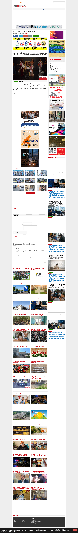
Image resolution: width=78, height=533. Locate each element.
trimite (25, 234)
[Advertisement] (39, 18)
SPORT (35, 9)
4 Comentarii (26, 33)
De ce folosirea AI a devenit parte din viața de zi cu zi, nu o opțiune (55, 256)
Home (15, 9)
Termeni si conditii (33, 520)
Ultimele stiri (19, 9)
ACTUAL (31, 9)
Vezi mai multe (62, 515)
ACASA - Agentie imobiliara (17, 525)
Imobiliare (54, 9)
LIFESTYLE (50, 9)
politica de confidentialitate (44, 529)
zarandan (17, 248)
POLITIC (27, 9)
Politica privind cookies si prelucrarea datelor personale (36, 522)
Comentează (16, 81)
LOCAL (23, 9)
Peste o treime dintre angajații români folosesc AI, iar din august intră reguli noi (56, 229)
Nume (22, 222)
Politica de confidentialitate (34, 523)
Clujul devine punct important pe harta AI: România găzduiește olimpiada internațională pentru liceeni (56, 315)
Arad (18, 255)
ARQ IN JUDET (44, 9)
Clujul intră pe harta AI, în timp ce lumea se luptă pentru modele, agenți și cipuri (56, 285)
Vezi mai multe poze (30, 192)
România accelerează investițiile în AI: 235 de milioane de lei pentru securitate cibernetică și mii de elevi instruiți (56, 202)
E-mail (22, 224)
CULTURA (39, 9)
